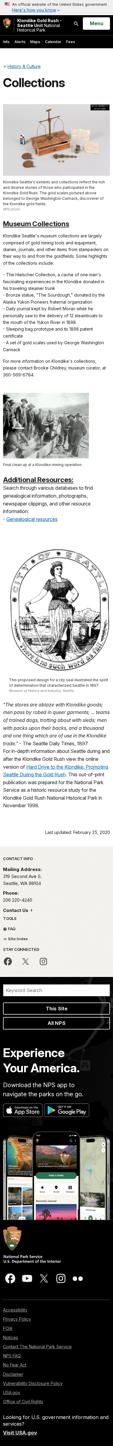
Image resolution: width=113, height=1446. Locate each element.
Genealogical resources (32, 519)
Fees (70, 41)
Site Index (17, 938)
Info (6, 41)
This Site (56, 1008)
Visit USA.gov (20, 1433)
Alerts (19, 41)
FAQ (11, 928)
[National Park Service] (7, 23)
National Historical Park (39, 25)
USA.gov (11, 1392)
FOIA (7, 1328)
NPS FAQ (12, 1355)
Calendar (53, 41)
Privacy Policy (17, 1319)
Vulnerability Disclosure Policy (33, 1383)
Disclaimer (13, 1374)
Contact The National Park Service (37, 1346)
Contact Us (16, 910)
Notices (10, 1337)
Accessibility (15, 1309)
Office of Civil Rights (23, 1401)
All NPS (56, 1023)
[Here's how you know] (56, 7)
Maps (35, 41)
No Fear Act (14, 1364)
